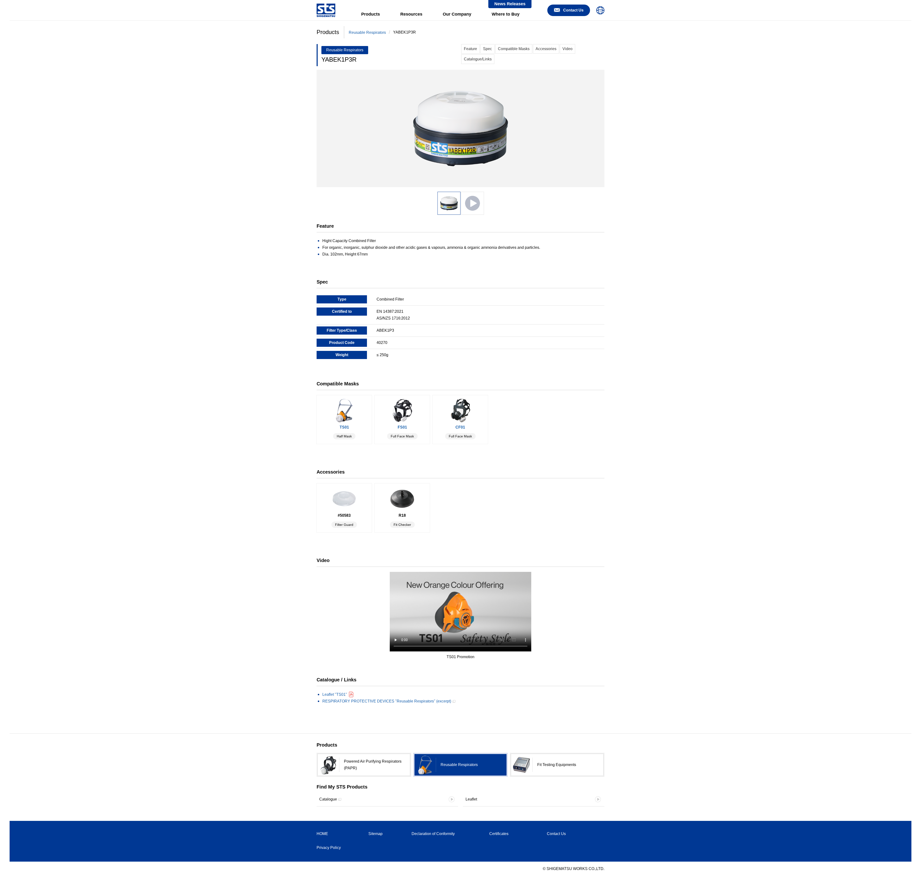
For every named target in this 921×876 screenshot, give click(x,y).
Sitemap (375, 834)
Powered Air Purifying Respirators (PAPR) (372, 764)
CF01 (460, 431)
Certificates (498, 834)
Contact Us (556, 834)
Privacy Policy (329, 848)
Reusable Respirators (367, 32)
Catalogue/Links (478, 59)
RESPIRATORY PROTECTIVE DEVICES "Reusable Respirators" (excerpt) (386, 701)
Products (370, 14)
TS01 (344, 431)
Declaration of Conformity (433, 834)
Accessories (546, 49)
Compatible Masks (514, 49)
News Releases (509, 3)
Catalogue (328, 799)
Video (567, 49)
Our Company (457, 14)
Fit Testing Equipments (556, 765)
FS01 (402, 431)
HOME (322, 834)
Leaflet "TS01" (334, 694)
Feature (470, 49)
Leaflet (471, 799)
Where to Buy (506, 14)
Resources (411, 14)
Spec (487, 49)
